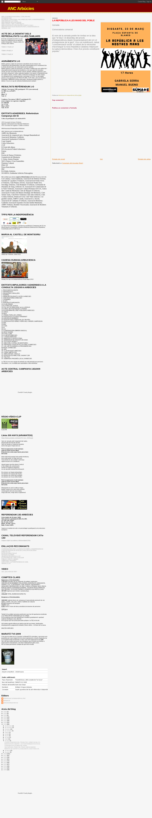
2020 (5, 722)
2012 (5, 764)
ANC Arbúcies (21, 8)
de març (7, 740)
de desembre (8, 726)
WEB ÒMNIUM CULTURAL (9, 21)
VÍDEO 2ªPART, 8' (7, 51)
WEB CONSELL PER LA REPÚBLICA (12, 24)
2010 (5, 768)
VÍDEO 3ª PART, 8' (7, 54)
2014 (5, 761)
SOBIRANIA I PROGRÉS (8, 560)
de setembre (8, 730)
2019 (5, 724)
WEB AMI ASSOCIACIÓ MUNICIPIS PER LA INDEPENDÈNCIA (20, 26)
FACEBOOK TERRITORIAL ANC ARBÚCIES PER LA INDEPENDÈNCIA (23, 19)
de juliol (7, 734)
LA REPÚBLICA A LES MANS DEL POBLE (15, 745)
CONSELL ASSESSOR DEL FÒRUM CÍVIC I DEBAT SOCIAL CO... (22, 742)
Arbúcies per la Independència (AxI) (14, 698)
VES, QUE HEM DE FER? (9, 571)
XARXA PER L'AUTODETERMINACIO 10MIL (14, 562)
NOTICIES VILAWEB (7, 554)
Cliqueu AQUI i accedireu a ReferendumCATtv (15, 540)
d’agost (7, 732)
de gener (7, 752)
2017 (5, 755)
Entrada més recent (58, 159)
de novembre (8, 727)
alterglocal (7, 700)
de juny (7, 735)
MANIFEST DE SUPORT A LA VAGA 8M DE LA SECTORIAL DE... (22, 748)
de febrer (7, 750)
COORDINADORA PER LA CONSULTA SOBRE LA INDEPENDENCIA (22, 549)
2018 (5, 753)
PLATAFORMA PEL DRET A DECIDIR (12, 557)
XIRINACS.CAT (6, 563)
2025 (5, 713)
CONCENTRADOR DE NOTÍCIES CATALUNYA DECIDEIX (18, 550)
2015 (5, 759)
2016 (5, 757)
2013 (5, 762)
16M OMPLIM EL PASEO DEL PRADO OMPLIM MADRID (20, 747)
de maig (7, 737)
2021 (5, 720)
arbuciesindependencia (11, 702)
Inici (101, 159)
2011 (5, 766)
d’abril (6, 739)
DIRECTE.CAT (5, 552)
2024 (5, 715)
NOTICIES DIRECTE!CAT (9, 553)
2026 (5, 711)
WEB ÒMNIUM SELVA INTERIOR (11, 22)
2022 (5, 719)
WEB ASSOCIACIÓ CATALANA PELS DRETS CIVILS (17, 25)
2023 (5, 717)
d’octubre (7, 729)
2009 (5, 769)
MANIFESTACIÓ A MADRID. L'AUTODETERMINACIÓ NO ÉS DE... (22, 744)
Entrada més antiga (144, 159)
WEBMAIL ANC (6, 28)
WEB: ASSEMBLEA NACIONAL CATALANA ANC (15, 16)
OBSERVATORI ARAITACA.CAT (10, 556)
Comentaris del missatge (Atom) (72, 163)
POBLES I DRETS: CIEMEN (9, 559)
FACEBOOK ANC (6, 18)
